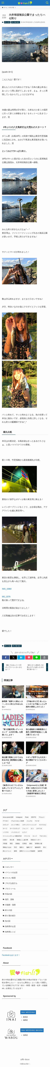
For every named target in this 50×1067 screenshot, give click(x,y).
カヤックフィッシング (29, 825)
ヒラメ (24, 832)
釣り (44, 847)
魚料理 (40, 851)
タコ (32, 828)
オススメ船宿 (10, 878)
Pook (26, 817)
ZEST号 (33, 817)
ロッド (35, 836)
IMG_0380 (6, 589)
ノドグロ (5, 832)
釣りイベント (7, 851)
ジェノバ (25, 828)
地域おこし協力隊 (22, 840)
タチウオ (39, 828)
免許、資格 (9, 899)
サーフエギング (15, 828)
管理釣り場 (38, 843)
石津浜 (24, 843)
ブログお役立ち (11, 883)
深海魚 (17, 843)
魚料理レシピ (10, 932)
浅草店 (25, 1035)
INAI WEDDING (28, 1012)
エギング (5, 825)
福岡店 (25, 1020)
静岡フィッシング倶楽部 (27, 851)
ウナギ (37, 821)
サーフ (5, 828)
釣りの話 (7, 22)
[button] (5, 657)
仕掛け (5, 840)
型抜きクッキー (36, 840)
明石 (11, 843)
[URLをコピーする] (44, 657)
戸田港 (5, 843)
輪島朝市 (38, 847)
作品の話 (8, 894)
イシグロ (29, 821)
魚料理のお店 (10, 926)
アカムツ (41, 817)
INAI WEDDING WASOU (32, 1030)
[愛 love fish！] (25, 3)
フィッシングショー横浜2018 (12, 836)
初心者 (12, 840)
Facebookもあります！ (11, 955)
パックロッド (15, 832)
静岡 (15, 851)
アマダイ (5, 821)
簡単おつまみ (7, 847)
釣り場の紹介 (15, 22)
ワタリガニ (43, 836)
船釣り (22, 847)
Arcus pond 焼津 (8, 817)
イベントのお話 (11, 872)
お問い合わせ (25, 1059)
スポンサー (9, 867)
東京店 (25, 1017)
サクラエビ (42, 825)
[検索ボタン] (47, 3)
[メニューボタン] (3, 3)
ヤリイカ (27, 836)
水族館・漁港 (10, 905)
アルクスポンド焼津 (17, 821)
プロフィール (10, 889)
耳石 (15, 847)
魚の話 (7, 921)
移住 (30, 843)
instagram (19, 817)
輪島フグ (29, 847)
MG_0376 (6, 596)
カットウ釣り (15, 825)
